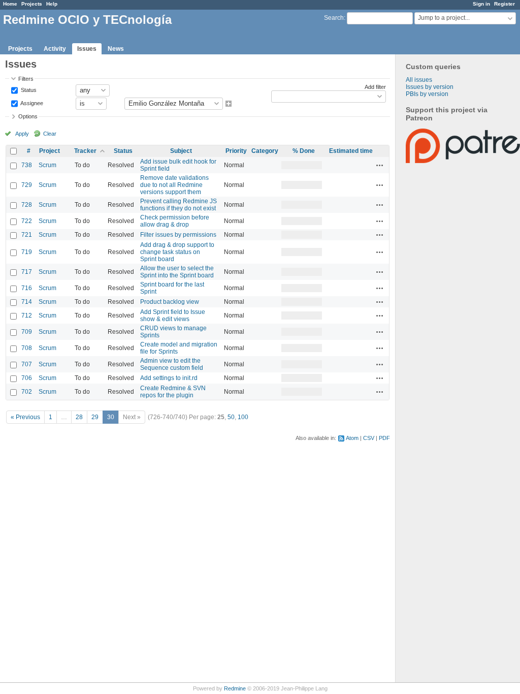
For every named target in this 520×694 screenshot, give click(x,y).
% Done (303, 150)
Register (504, 4)
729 (26, 184)
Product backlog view (169, 301)
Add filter (375, 87)
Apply (22, 134)
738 (26, 165)
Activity (55, 48)
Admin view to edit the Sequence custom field (171, 364)
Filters (26, 79)
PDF (384, 438)
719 (26, 252)
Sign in (481, 4)
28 (79, 417)
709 (26, 331)
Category (264, 150)
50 (231, 417)
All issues (419, 79)
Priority (236, 150)
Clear (49, 134)
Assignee (31, 103)
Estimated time (351, 150)
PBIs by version (427, 94)
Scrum (47, 165)
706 (26, 378)
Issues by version (429, 86)
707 (26, 364)
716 (26, 288)
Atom (352, 438)
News (116, 48)
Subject (181, 150)
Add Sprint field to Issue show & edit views (172, 315)
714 (26, 301)
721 (26, 234)
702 (26, 391)
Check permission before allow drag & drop (174, 221)
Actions (380, 165)
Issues (86, 48)
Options (28, 116)
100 (243, 417)
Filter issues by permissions (178, 234)
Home (10, 4)
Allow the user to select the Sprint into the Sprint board (177, 272)
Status (28, 89)
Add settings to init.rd (169, 378)
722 (26, 221)
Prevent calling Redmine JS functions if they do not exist (178, 205)
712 (26, 315)
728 (26, 204)
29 (95, 417)
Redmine (235, 688)
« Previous (25, 417)
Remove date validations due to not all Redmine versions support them (174, 185)
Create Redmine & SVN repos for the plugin (173, 392)
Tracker (85, 150)
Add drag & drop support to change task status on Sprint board (177, 252)
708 (26, 348)
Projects (31, 4)
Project (49, 150)
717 (26, 271)
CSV (368, 438)
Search (334, 17)
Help (51, 4)
